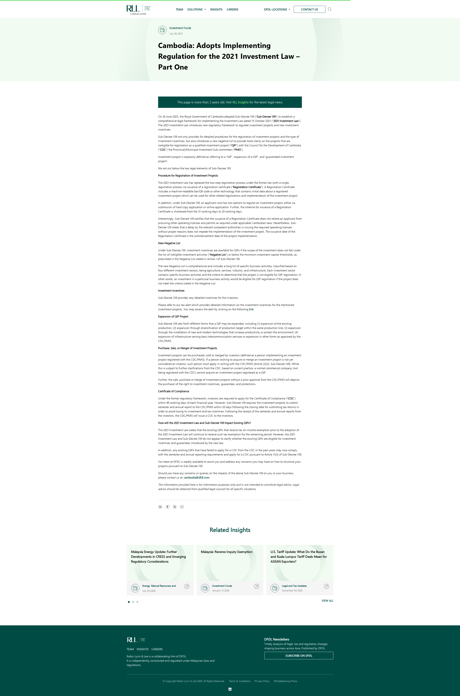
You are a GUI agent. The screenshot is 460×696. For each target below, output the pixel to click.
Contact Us (309, 9)
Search (330, 9)
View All (327, 600)
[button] (129, 602)
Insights (216, 9)
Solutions (195, 9)
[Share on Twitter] (174, 510)
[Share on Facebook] (167, 510)
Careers (232, 9)
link (251, 309)
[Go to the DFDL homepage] (138, 9)
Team (179, 9)
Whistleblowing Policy (285, 681)
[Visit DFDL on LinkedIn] (230, 689)
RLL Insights (241, 102)
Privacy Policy (262, 681)
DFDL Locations (275, 9)
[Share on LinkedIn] (160, 510)
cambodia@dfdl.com (196, 477)
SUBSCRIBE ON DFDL (299, 655)
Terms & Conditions (239, 681)
